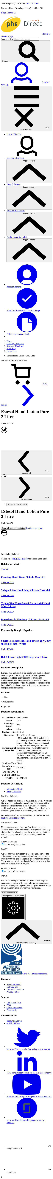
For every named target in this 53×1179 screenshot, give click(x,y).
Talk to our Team (14, 1003)
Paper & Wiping (13, 184)
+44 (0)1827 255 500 (19, 559)
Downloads (11, 1010)
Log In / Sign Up (14, 134)
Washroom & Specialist (17, 237)
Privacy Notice (13, 992)
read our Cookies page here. (13, 818)
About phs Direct (14, 984)
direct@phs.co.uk (14, 1021)
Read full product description (13, 528)
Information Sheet (14, 789)
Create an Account (14, 1007)
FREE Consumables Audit (18, 334)
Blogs (4, 13)
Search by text (7, 39)
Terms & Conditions (15, 989)
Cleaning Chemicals (15, 158)
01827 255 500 (32, 3)
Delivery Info (12, 987)
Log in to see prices (34, 528)
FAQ (9, 1005)
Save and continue (9, 893)
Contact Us (11, 13)
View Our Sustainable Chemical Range (23, 310)
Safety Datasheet (14, 791)
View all (4, 569)
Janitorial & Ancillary (16, 210)
